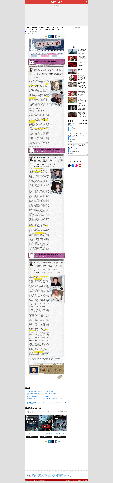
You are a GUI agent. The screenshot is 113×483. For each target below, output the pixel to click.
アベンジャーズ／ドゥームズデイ (37, 475)
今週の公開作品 (39, 476)
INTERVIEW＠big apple (31, 31)
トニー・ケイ (38, 168)
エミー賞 (78, 471)
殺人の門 (60, 475)
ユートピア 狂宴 (55, 475)
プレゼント (72, 476)
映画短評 (61, 476)
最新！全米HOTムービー (61, 474)
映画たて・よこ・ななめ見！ (37, 474)
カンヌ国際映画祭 (56, 471)
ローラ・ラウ (34, 120)
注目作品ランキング (54, 476)
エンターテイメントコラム (57, 472)
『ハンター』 (35, 276)
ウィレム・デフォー (37, 278)
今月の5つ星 (34, 472)
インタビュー (66, 476)
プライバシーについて (74, 480)
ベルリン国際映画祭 (71, 471)
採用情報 (83, 480)
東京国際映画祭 (40, 471)
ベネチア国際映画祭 (63, 471)
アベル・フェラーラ (44, 276)
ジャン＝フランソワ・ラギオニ (38, 84)
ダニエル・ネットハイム (38, 352)
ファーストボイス (47, 475)
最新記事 (33, 476)
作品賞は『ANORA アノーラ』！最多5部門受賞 (38, 396)
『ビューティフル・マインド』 (41, 128)
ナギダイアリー (66, 475)
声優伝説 (44, 474)
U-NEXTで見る (32, 436)
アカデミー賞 (34, 471)
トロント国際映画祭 (48, 471)
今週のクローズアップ (41, 472)
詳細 (87, 131)
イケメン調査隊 (49, 472)
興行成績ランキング (46, 476)
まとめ (65, 472)
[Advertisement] (56, 16)
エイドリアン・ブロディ (36, 171)
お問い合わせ (68, 480)
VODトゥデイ (34, 477)
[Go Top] (59, 374)
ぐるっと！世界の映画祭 (52, 474)
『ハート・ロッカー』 (40, 233)
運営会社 (86, 480)
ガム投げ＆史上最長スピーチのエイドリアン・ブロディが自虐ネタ (42, 391)
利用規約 (79, 480)
